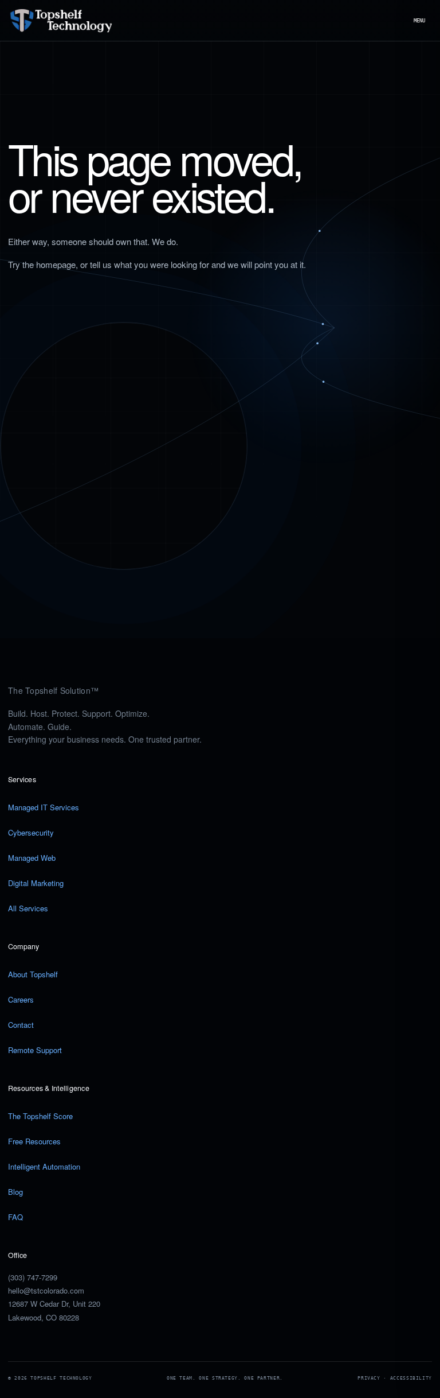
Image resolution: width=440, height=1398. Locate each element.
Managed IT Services (43, 807)
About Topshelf (33, 974)
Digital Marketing (36, 882)
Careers (21, 999)
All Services (28, 908)
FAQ (15, 1216)
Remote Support (35, 1049)
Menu (419, 21)
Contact (21, 1024)
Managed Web (32, 857)
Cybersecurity (31, 832)
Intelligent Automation (44, 1166)
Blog (15, 1191)
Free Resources (34, 1141)
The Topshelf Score (40, 1115)
